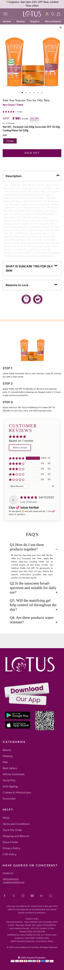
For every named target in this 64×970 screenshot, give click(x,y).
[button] (9, 111)
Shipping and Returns (16, 836)
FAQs (6, 817)
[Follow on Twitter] (13, 895)
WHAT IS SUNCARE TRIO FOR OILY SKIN (29, 268)
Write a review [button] (20, 447)
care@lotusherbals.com (13, 882)
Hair (5, 762)
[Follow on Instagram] (23, 895)
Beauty (7, 750)
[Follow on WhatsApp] (50, 895)
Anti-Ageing (10, 786)
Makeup (8, 756)
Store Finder (10, 842)
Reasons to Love (17, 285)
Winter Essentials (14, 774)
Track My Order (12, 830)
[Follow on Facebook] (4, 895)
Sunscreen (9, 798)
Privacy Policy (11, 848)
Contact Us (8, 873)
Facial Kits (9, 780)
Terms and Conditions (16, 824)
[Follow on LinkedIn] (41, 895)
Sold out (32, 153)
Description (14, 176)
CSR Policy (9, 854)
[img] (29, 497)
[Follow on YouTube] (32, 895)
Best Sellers (10, 768)
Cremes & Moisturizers (17, 792)
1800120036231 (11, 879)
